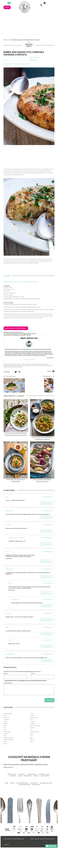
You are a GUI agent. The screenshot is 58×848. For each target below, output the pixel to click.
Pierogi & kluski (34, 717)
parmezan (28, 364)
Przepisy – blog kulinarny (17, 64)
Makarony (6, 733)
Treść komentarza (8, 683)
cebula (18, 364)
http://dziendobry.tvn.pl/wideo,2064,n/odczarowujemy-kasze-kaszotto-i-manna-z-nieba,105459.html (29, 587)
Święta (31, 733)
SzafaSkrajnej (10, 654)
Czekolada (6, 719)
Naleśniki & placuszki (9, 739)
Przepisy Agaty (12, 774)
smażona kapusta (37, 364)
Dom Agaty (22, 774)
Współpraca (28, 775)
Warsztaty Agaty (44, 774)
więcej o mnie (50, 357)
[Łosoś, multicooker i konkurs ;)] (14, 385)
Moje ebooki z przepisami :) (16, 328)
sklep (7, 7)
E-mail (33, 673)
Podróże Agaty (32, 774)
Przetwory (32, 723)
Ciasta (5, 715)
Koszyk (12, 783)
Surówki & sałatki (34, 731)
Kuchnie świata (7, 731)
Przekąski (32, 721)
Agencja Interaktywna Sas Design (47, 838)
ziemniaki (19, 367)
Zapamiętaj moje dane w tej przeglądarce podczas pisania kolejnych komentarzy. (26, 680)
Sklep (6, 783)
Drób (5, 725)
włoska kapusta (48, 365)
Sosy (31, 729)
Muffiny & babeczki (8, 737)
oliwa (22, 364)
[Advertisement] (29, 25)
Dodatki (6, 723)
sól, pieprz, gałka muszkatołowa (20, 365)
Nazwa (6, 673)
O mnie (20, 775)
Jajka (5, 729)
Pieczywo (32, 715)
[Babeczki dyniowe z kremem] (48, 385)
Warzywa (32, 739)
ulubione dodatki (36, 365)
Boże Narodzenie (8, 713)
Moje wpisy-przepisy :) (29, 359)
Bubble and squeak (9, 364)
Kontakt (36, 775)
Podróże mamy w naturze (16, 537)
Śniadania (32, 727)
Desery (5, 721)
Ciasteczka (6, 717)
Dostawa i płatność (46, 783)
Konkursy (13, 775)
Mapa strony (45, 775)
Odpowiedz (46, 503)
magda (8, 524)
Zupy (31, 741)
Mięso (5, 735)
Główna (5, 39)
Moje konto (34, 783)
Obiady (10, 39)
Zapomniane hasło (22, 783)
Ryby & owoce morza (35, 725)
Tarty (31, 735)
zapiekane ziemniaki (10, 367)
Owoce (32, 713)
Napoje (5, 741)
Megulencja (9, 510)
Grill (5, 727)
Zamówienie (36, 784)
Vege (28, 64)
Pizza (31, 719)
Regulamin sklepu (24, 784)
